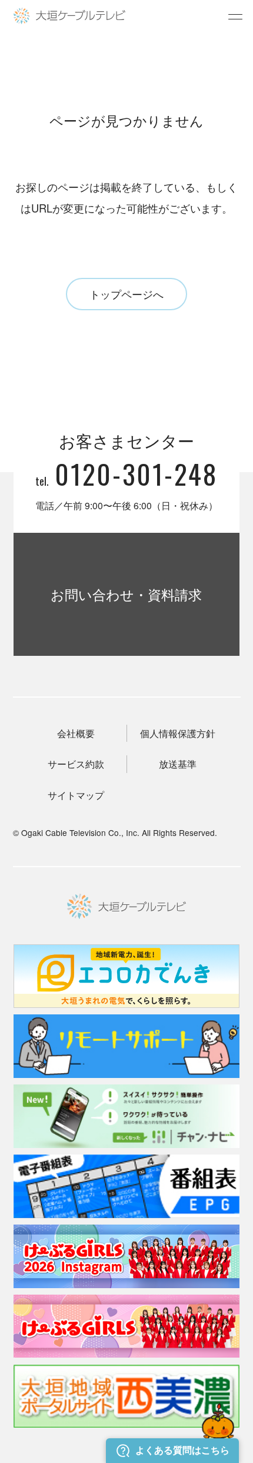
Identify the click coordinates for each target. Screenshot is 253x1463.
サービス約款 (76, 764)
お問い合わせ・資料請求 (126, 594)
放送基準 (178, 764)
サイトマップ (76, 795)
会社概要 (76, 733)
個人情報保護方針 (177, 733)
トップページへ (126, 293)
